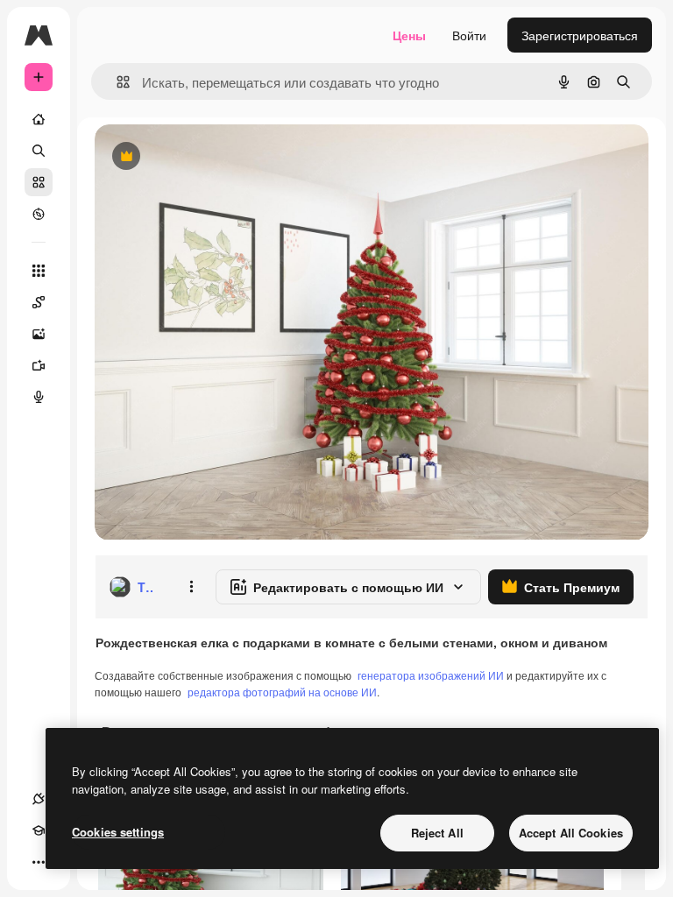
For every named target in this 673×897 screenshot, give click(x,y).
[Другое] (39, 862)
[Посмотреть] (39, 214)
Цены (409, 35)
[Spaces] (39, 302)
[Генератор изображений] (39, 334)
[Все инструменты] (39, 271)
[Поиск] (39, 151)
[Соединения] (39, 799)
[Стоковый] (39, 182)
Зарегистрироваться (579, 35)
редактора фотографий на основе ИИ (282, 691)
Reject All (437, 832)
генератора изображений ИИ (431, 674)
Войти (469, 35)
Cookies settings (118, 831)
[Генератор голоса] (39, 397)
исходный (212, 157)
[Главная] (39, 119)
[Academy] (39, 830)
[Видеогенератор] (39, 365)
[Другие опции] (191, 586)
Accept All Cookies (571, 832)
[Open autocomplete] (116, 81)
